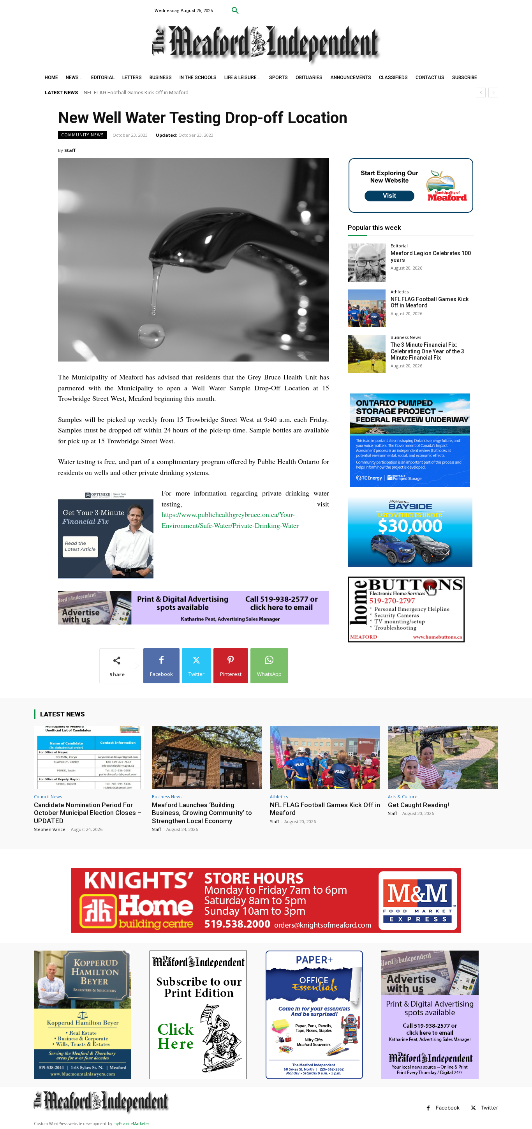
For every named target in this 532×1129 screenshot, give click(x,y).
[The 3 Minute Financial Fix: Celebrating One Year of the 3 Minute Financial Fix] (367, 354)
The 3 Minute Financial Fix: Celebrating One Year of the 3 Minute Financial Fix (427, 351)
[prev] (481, 92)
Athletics (400, 291)
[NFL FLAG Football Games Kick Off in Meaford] (367, 308)
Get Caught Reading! (108, 92)
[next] (493, 92)
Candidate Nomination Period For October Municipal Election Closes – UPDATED (87, 813)
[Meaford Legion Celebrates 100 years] (367, 262)
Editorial (399, 245)
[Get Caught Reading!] (443, 757)
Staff (70, 150)
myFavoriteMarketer (131, 1123)
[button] (235, 11)
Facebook (448, 1107)
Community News (82, 135)
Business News (406, 337)
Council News (48, 796)
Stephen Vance (49, 829)
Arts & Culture (402, 796)
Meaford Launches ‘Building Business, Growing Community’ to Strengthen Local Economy (202, 813)
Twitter (489, 1107)
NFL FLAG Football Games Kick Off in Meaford (325, 809)
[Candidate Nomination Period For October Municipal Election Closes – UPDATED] (89, 757)
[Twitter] (473, 1108)
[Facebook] (428, 1108)
